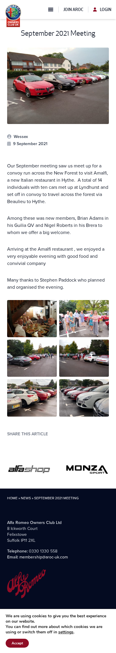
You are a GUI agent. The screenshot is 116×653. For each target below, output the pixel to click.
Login (105, 9)
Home (12, 497)
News (26, 497)
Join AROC (73, 9)
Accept (17, 643)
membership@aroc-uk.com (43, 557)
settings (65, 632)
